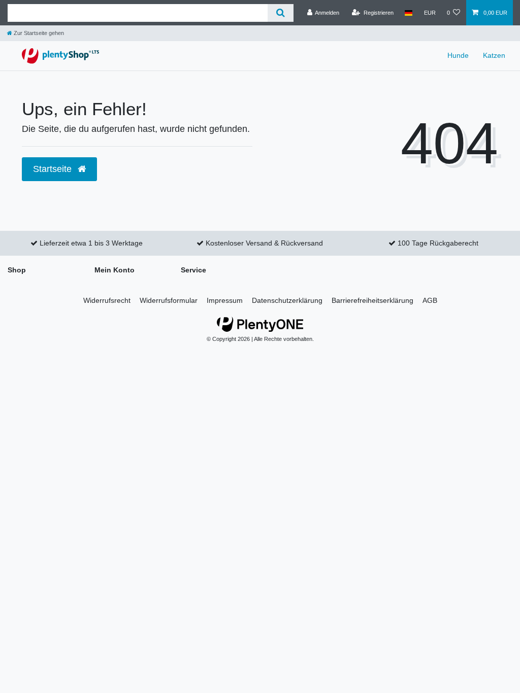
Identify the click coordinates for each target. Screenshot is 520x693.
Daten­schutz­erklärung (287, 300)
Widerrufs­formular (169, 300)
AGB (429, 300)
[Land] (408, 12)
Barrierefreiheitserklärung (372, 300)
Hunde (458, 55)
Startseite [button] (53, 169)
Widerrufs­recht (107, 300)
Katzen (494, 55)
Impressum (225, 300)
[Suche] (281, 13)
